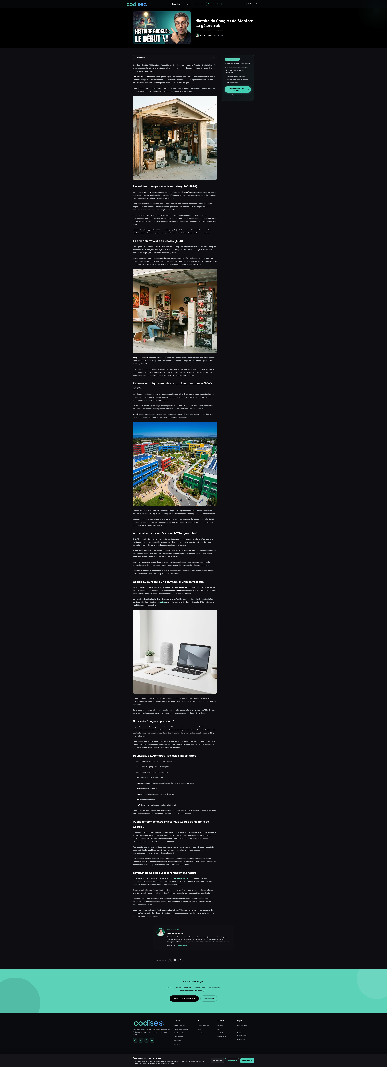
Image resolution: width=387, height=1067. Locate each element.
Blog (209, 30)
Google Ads (177, 1040)
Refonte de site (178, 1037)
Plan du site (241, 1039)
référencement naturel (183, 878)
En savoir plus (171, 945)
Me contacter (182, 945)
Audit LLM (201, 1033)
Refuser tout (217, 1060)
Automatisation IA (203, 1025)
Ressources (199, 4)
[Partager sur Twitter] (170, 960)
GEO (199, 1029)
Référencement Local (181, 1029)
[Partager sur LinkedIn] (175, 960)
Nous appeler (209, 998)
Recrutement (221, 1037)
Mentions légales (242, 1025)
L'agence (188, 4)
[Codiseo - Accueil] (137, 4)
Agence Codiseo (201, 30)
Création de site (179, 1033)
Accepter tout (247, 1060)
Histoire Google (218, 30)
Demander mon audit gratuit (236, 89)
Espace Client (255, 4)
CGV (238, 1029)
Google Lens (161, 602)
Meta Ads (177, 1044)
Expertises (176, 4)
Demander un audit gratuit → (184, 998)
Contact (220, 1033)
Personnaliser (232, 1060)
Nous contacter (213, 4)
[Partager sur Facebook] (180, 960)
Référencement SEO (180, 1025)
